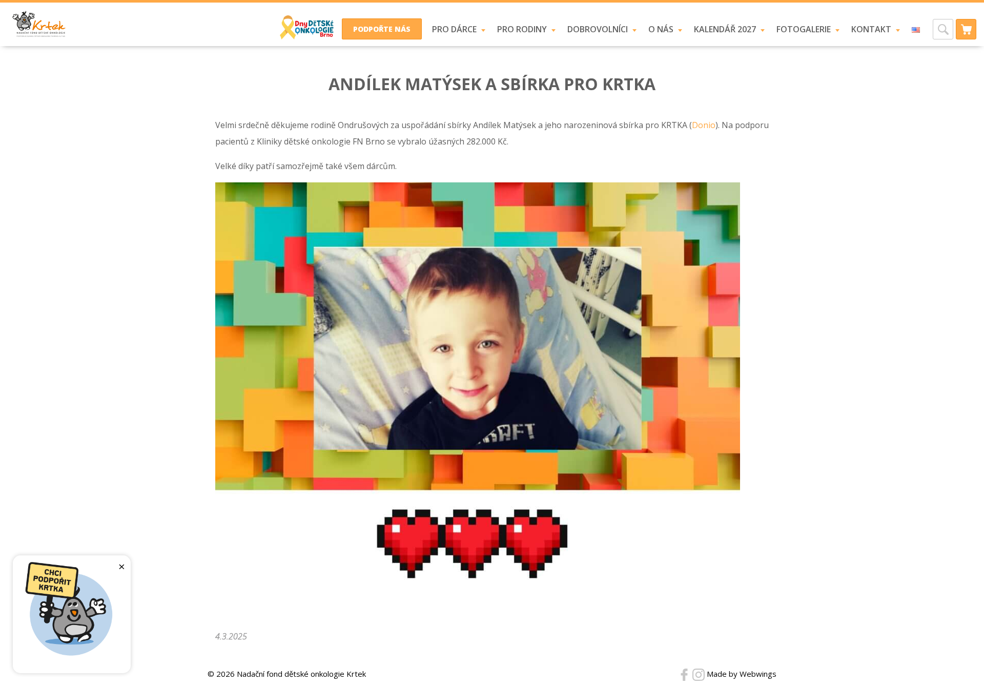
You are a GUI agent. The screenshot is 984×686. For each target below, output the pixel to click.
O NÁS (660, 29)
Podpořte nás (382, 29)
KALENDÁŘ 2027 (725, 29)
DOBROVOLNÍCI (597, 29)
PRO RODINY (522, 29)
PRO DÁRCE (454, 29)
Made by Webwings (741, 674)
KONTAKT (871, 29)
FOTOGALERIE (803, 29)
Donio (703, 125)
